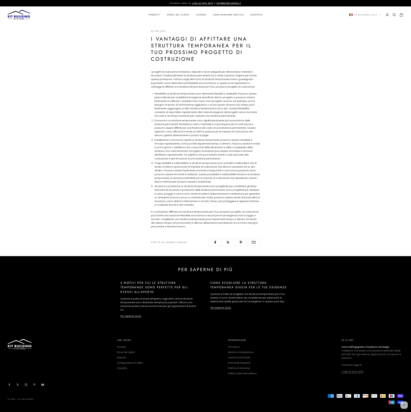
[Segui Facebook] (9, 384)
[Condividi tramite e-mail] (253, 242)
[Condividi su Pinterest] (241, 242)
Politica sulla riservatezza (242, 373)
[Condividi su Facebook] (215, 242)
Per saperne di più (130, 316)
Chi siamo (234, 347)
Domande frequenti (239, 362)
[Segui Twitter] (17, 384)
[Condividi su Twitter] (228, 242)
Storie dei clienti (178, 14)
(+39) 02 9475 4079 (352, 371)
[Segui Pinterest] (34, 384)
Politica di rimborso (239, 368)
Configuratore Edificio (228, 14)
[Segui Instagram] (26, 384)
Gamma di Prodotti (239, 357)
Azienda (201, 14)
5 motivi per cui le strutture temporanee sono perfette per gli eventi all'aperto (154, 287)
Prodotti (154, 14)
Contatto (256, 14)
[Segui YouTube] (42, 384)
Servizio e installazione (241, 352)
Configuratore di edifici (130, 362)
